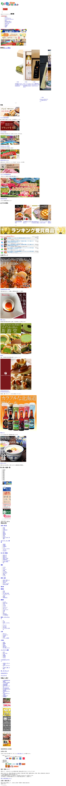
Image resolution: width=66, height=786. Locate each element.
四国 (3, 477)
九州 (3, 478)
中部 (3, 473)
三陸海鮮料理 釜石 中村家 (5, 289)
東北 (3, 471)
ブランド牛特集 (3, 131)
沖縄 (3, 479)
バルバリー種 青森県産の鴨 (5, 174)
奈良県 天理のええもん (4, 160)
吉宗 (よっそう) (3, 463)
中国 (3, 476)
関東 (3, 472)
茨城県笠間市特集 (3, 198)
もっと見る (7, 47)
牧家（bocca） (3, 319)
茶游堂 (1, 355)
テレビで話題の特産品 (4, 117)
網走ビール (2, 432)
